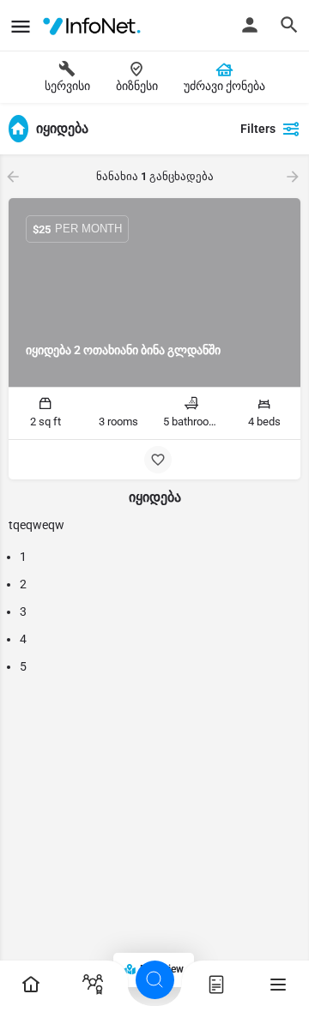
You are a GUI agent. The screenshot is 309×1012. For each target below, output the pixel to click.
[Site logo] (94, 26)
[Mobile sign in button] (250, 25)
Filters (258, 129)
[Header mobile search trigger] (289, 25)
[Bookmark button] (158, 459)
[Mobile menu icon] (21, 26)
